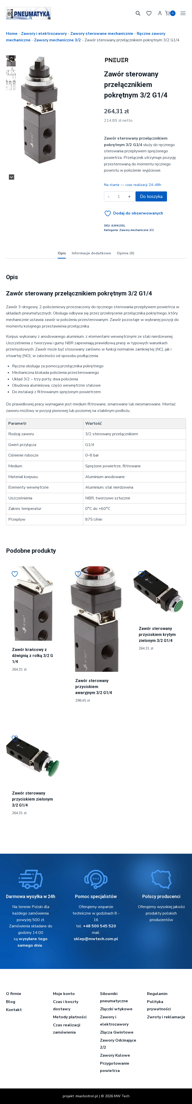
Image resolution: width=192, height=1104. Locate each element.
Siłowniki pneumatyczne (114, 997)
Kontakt (14, 1010)
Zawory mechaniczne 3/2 (57, 40)
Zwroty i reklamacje (166, 1017)
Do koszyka (151, 196)
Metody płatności (69, 1017)
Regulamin (157, 994)
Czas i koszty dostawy (65, 1005)
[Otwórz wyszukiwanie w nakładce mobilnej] (138, 13)
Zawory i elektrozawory (44, 33)
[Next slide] (11, 177)
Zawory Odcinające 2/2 (118, 1044)
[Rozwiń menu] (182, 13)
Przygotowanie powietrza (114, 1067)
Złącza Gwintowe (117, 1032)
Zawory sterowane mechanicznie (101, 33)
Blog (10, 1002)
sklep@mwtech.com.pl (96, 939)
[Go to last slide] (11, 58)
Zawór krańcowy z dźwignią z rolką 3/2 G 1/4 (32, 655)
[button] (11, 60)
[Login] (160, 13)
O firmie (13, 994)
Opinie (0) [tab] (125, 253)
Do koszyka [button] (32, 686)
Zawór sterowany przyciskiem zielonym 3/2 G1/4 (32, 799)
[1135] (39, 110)
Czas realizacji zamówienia (66, 1028)
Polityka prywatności (159, 1005)
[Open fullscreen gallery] (56, 175)
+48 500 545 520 (99, 926)
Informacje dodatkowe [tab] (91, 253)
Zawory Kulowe (115, 1055)
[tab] (35, 174)
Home (12, 33)
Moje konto (64, 994)
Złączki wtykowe (116, 1009)
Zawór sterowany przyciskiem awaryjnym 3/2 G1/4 (93, 686)
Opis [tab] (62, 253)
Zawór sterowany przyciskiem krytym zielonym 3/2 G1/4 (157, 634)
